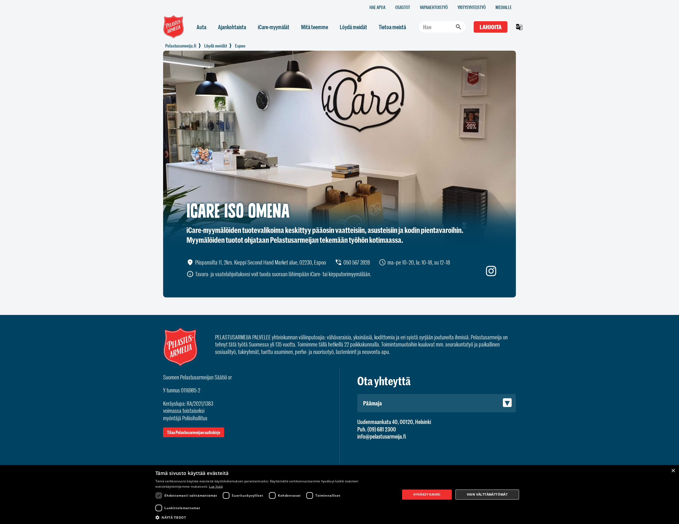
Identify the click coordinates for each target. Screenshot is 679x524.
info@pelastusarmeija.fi (381, 436)
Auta (201, 27)
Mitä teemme (314, 27)
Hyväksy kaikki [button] (427, 494)
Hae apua (377, 7)
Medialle (503, 7)
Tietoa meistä (392, 27)
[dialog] (339, 494)
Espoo (240, 45)
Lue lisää (216, 486)
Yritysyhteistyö (472, 7)
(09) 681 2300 (381, 429)
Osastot (402, 7)
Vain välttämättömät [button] (487, 494)
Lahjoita (491, 27)
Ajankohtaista (232, 27)
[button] (274, 517)
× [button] (673, 471)
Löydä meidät (353, 27)
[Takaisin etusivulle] (180, 45)
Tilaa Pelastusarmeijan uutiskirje (193, 432)
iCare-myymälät (273, 27)
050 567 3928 (356, 262)
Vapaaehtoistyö (434, 7)
